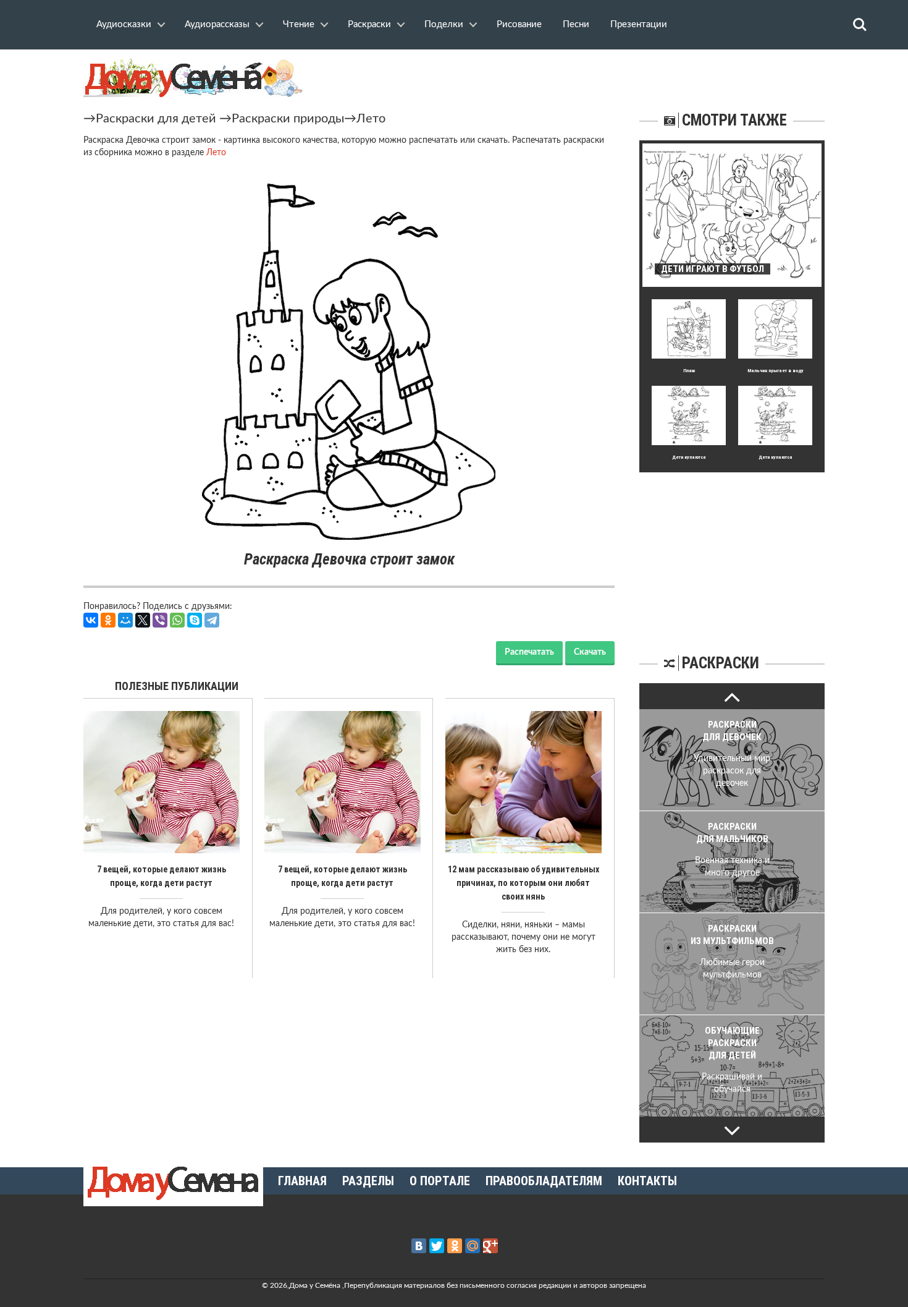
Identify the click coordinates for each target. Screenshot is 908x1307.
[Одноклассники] (108, 620)
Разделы (368, 1181)
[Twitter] (436, 1245)
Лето (370, 119)
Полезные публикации (176, 685)
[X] (142, 620)
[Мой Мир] (125, 620)
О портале (440, 1181)
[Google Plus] (490, 1245)
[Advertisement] (732, 549)
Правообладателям (544, 1181)
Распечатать (529, 652)
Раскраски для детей (156, 119)
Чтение (298, 24)
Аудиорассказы (217, 24)
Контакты (647, 1181)
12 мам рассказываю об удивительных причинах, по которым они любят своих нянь (523, 882)
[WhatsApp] (177, 620)
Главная (302, 1181)
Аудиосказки (123, 24)
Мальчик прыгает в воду (775, 370)
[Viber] (160, 620)
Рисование (519, 24)
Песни (576, 24)
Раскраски (369, 24)
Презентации (638, 24)
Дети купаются (688, 457)
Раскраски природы (288, 119)
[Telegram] (211, 620)
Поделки (443, 24)
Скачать (590, 652)
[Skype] (194, 620)
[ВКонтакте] (90, 620)
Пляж (689, 370)
